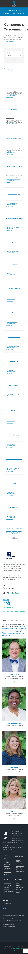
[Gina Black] (14, 792)
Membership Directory (10, 528)
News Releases (18, 528)
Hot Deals (15, 529)
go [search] (14, 59)
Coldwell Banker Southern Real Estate (12, 562)
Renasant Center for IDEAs (20, 866)
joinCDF (6, 858)
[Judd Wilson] (14, 655)
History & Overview (6, 888)
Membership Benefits (7, 869)
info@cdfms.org (10, 41)
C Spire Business (10, 118)
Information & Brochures (15, 532)
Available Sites (19, 863)
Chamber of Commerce (14, 843)
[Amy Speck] (14, 748)
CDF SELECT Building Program (20, 870)
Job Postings (20, 531)
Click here (5, 915)
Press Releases (20, 887)
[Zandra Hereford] (14, 704)
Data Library (19, 885)
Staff (17, 883)
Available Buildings (18, 860)
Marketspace (14, 531)
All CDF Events (7, 872)
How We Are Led (8, 885)
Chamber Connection (7, 875)
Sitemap (18, 892)
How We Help (7, 883)
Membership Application (7, 861)
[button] (5, 69)
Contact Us (8, 532)
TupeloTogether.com (9, 891)
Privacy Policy (19, 889)
